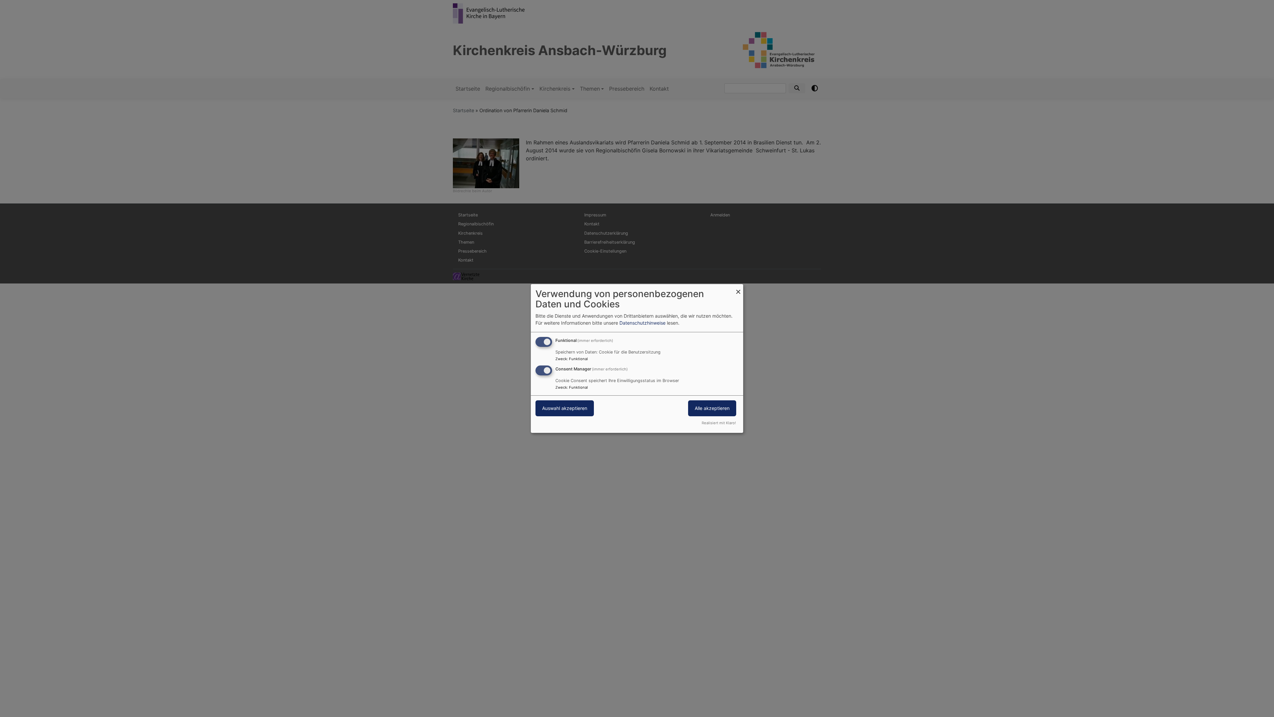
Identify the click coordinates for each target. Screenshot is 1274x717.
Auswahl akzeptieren (564, 408)
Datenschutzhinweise (642, 323)
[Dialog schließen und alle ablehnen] (738, 288)
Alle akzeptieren (712, 408)
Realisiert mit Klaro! (719, 423)
